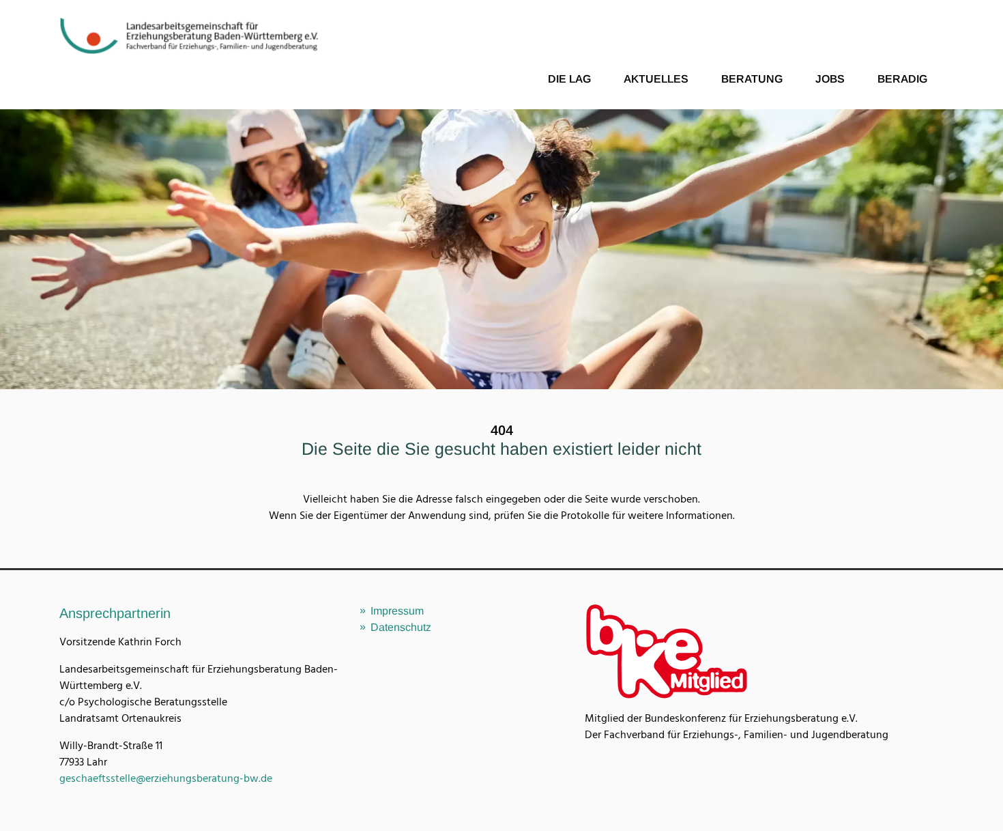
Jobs (830, 79)
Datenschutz (400, 627)
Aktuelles (656, 79)
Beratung (752, 79)
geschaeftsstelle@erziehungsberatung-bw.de (165, 779)
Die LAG (569, 79)
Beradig (902, 79)
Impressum (397, 611)
